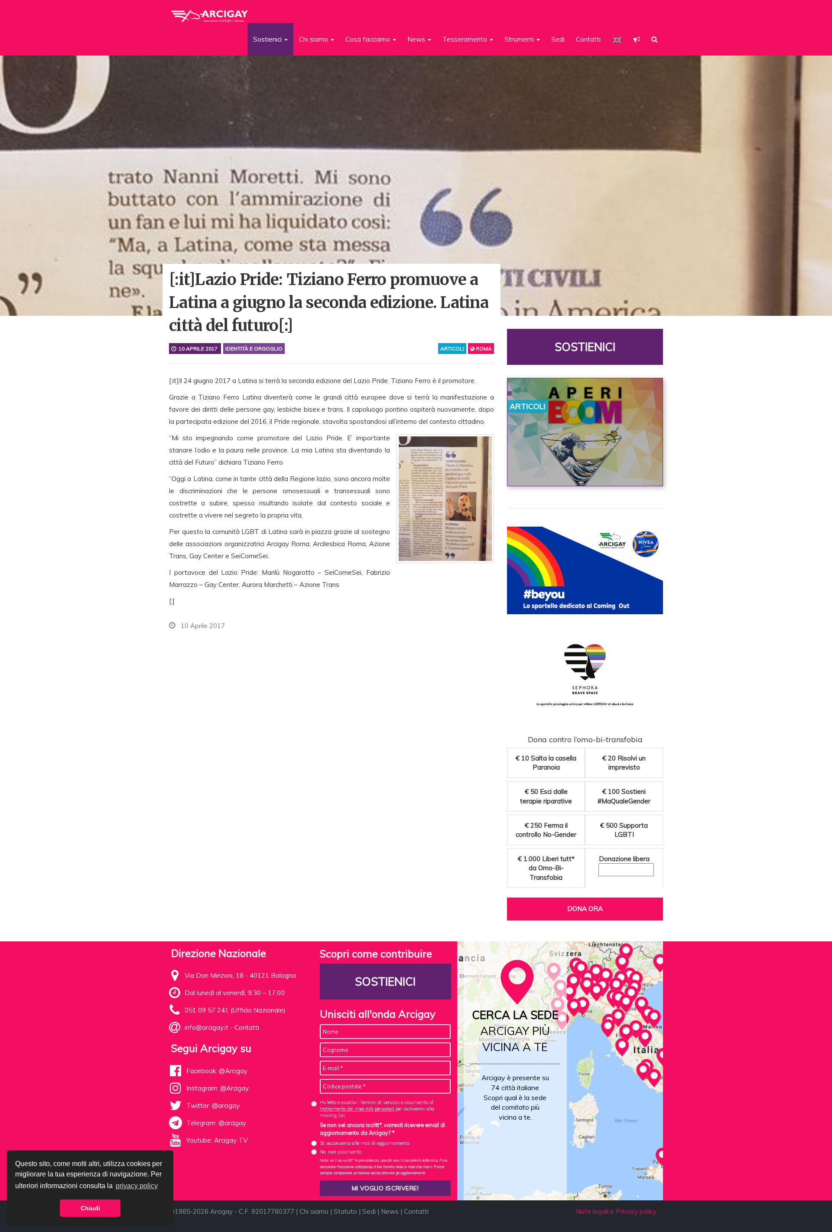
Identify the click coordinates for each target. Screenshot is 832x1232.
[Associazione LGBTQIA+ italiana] (210, 12)
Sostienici (585, 347)
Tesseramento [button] (465, 39)
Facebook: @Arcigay (216, 1071)
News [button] (417, 39)
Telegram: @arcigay (216, 1123)
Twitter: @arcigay (213, 1105)
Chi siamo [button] (314, 39)
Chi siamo (313, 1211)
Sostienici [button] (268, 39)
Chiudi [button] (90, 1208)
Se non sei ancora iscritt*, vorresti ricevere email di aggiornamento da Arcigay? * (382, 1128)
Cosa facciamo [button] (368, 39)
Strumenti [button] (520, 39)
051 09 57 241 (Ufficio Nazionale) (235, 1010)
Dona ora (585, 908)
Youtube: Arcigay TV (216, 1140)
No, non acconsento (340, 1152)
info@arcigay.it (206, 1027)
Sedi (558, 39)
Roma (483, 348)
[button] (637, 39)
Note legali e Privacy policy (616, 1211)
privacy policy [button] (137, 1185)
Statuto (345, 1211)
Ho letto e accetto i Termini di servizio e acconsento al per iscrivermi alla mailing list (377, 1109)
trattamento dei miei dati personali (357, 1109)
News (390, 1211)
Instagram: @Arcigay (217, 1088)
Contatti (588, 39)
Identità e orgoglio (254, 348)
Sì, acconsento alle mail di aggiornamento (365, 1143)
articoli (452, 348)
